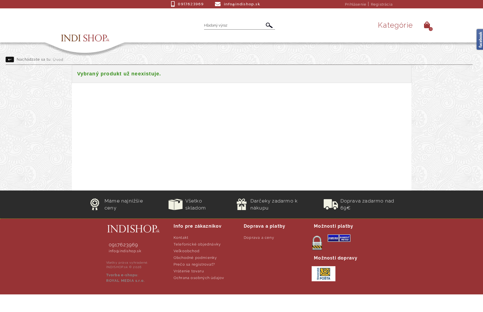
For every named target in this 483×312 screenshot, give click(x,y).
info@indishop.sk (125, 251)
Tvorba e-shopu (122, 275)
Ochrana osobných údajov (199, 278)
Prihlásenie (355, 4)
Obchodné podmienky (195, 258)
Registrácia (382, 4)
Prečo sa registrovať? (194, 264)
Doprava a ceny (259, 237)
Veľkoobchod (187, 251)
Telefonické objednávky (197, 244)
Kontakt (181, 237)
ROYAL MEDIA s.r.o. (125, 280)
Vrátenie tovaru (189, 271)
